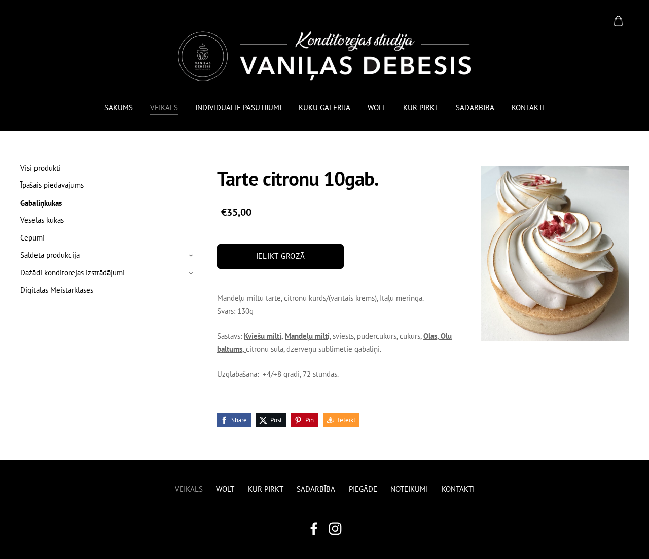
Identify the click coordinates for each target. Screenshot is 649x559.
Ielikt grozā (280, 256)
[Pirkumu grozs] (618, 20)
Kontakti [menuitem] (528, 107)
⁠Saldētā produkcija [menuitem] (50, 255)
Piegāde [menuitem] (363, 489)
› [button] (192, 255)
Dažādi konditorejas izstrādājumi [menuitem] (72, 272)
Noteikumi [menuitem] (409, 489)
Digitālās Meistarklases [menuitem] (56, 290)
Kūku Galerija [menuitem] (324, 107)
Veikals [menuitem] (164, 107)
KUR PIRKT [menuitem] (421, 107)
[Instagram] (335, 528)
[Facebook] (313, 528)
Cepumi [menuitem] (32, 238)
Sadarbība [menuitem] (475, 107)
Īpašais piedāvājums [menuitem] (52, 185)
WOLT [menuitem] (377, 107)
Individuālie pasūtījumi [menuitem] (238, 107)
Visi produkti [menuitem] (40, 168)
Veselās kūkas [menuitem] (42, 220)
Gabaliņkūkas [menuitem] (41, 203)
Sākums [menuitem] (118, 107)
